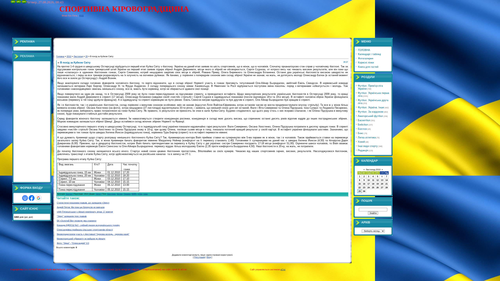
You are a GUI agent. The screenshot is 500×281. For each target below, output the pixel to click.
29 (86, 56)
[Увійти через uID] (25, 198)
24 (368, 187)
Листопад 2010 (373, 169)
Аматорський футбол (370, 116)
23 (364, 187)
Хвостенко (111, 194)
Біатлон (69, 194)
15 (359, 184)
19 (377, 184)
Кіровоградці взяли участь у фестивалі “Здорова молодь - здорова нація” (93, 234)
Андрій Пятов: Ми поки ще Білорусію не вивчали (80, 207)
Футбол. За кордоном (370, 111)
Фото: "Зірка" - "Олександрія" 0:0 (73, 243)
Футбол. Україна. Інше (371, 107)
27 (382, 187)
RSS (81, 15)
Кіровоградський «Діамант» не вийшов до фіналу (81, 238)
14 (386, 180)
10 (368, 180)
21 (386, 184)
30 (364, 191)
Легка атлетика (367, 137)
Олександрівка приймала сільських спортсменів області (85, 230)
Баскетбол (364, 120)
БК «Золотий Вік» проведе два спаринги (76, 221)
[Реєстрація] (18, 2)
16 (364, 184)
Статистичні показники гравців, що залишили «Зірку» (83, 203)
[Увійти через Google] (38, 198)
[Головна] (13, 2)
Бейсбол (363, 124)
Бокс (360, 133)
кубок (140, 194)
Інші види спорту (368, 146)
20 (382, 184)
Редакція (363, 150)
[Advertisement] (81, 29)
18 (373, 184)
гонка (145, 194)
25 (373, 187)
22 (359, 187)
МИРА (134, 194)
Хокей (361, 141)
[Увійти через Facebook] (32, 198)
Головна (60, 56)
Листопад (78, 56)
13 (382, 180)
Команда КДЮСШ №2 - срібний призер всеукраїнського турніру (88, 225)
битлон (119, 194)
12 (377, 180)
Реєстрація (199, 257)
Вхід (209, 257)
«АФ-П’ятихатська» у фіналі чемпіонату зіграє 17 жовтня (85, 212)
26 (377, 187)
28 (386, 187)
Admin (98, 194)
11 (373, 180)
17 (368, 184)
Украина (127, 194)
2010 (69, 56)
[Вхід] (24, 2)
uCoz (283, 269)
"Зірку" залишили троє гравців (72, 216)
